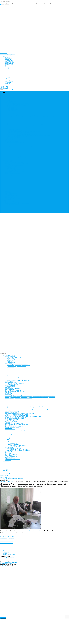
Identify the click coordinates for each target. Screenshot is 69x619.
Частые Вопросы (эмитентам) (17, 478)
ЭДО (8, 441)
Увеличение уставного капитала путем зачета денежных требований (19, 123)
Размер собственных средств (10, 205)
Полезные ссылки (8, 172)
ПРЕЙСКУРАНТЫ (6, 473)
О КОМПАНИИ (6, 461)
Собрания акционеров (9, 102)
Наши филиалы (7, 471)
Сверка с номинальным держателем (13, 181)
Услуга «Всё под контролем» (10, 152)
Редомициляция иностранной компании (14, 120)
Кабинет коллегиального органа (5, 88)
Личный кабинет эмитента (4, 86)
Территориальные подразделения (9, 551)
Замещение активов (8, 428)
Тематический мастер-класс (12, 138)
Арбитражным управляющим (8, 160)
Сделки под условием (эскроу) (12, 150)
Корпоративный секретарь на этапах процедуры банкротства (16, 169)
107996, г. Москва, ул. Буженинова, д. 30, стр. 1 (7, 54)
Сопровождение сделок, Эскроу (13, 183)
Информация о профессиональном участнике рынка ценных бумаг (17, 203)
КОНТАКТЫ (5, 470)
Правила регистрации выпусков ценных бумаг (15, 142)
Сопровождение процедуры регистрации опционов (16, 114)
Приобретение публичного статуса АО (14, 129)
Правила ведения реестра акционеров (14, 96)
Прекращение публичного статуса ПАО (14, 130)
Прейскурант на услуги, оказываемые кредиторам (14, 165)
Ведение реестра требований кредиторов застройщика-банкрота (16, 163)
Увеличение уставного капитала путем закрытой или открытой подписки (20, 122)
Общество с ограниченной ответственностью (15, 171)
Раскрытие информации (9, 155)
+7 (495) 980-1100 (3, 53)
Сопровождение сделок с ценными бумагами (17, 184)
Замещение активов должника (12, 126)
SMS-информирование (11, 439)
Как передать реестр (8, 161)
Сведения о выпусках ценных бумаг (13, 144)
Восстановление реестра (11, 101)
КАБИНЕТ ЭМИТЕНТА (5, 475)
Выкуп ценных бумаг (9, 153)
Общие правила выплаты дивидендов (14, 187)
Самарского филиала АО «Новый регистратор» (36, 530)
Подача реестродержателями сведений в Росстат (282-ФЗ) (15, 157)
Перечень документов (11, 98)
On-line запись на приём (4, 55)
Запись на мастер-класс (9, 381)
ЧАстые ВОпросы (8, 199)
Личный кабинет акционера (4, 87)
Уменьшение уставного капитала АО (14, 121)
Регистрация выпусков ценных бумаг (12, 141)
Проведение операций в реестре (13, 176)
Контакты (4, 547)
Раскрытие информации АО (10, 197)
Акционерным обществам (7, 94)
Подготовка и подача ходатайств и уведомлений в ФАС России (18, 133)
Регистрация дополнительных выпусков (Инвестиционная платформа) (20, 146)
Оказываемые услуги (9, 175)
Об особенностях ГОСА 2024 (12, 109)
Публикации (7, 207)
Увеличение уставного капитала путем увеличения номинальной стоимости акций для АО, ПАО (25, 124)
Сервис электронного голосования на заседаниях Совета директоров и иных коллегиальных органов (23, 112)
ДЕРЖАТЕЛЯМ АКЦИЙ (7, 434)
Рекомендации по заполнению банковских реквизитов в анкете (18, 189)
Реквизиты (7, 208)
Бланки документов (10, 99)
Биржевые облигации (11, 128)
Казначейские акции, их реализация (13, 137)
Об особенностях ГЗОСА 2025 (12, 110)
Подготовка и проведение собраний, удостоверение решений (18, 104)
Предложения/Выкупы (9, 196)
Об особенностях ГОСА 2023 (12, 108)
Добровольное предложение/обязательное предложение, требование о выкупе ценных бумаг (24, 131)
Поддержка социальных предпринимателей (13, 156)
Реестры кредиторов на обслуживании (12, 166)
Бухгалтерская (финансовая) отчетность (12, 204)
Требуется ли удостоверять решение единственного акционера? (18, 111)
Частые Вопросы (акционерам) (6, 478)
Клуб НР (6, 209)
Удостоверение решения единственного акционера (16, 105)
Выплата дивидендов (9, 139)
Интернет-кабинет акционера (12, 440)
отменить (2, 4)
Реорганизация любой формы (12, 118)
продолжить (7, 4)
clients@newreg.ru (3, 566)
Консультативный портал (7, 538)
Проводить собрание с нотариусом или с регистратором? (17, 103)
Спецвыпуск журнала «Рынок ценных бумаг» (13, 173)
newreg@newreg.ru (3, 558)
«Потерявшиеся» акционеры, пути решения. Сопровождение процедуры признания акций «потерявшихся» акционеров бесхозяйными (32, 115)
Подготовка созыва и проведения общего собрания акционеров (16, 417)
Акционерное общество (11, 170)
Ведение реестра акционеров (10, 95)
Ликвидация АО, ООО (11, 119)
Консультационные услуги (10, 113)
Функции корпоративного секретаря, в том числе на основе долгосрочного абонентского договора (25, 134)
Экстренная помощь (8, 159)
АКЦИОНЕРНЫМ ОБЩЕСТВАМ (9, 355)
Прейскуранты (9, 100)
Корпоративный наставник (10, 168)
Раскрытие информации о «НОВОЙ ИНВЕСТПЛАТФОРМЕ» (18, 147)
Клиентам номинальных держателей (16, 178)
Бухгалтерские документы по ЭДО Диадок (13, 154)
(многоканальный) (7, 557)
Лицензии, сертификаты (9, 201)
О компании (5, 200)
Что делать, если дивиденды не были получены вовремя (17, 188)
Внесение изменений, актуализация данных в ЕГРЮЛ (17, 136)
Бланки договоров (10, 97)
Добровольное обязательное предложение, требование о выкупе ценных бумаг (19, 413)
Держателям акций (6, 174)
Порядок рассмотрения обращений (6, 563)
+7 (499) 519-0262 (3, 565)
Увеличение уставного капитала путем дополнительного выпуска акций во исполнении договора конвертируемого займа (29, 125)
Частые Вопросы (8, 158)
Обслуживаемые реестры (9, 206)
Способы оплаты (8, 192)
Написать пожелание (6, 543)
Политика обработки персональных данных (13, 202)
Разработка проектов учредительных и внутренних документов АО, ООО (18, 398)
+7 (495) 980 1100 (3, 479)
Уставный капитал (8, 402)
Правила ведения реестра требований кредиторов (14, 162)
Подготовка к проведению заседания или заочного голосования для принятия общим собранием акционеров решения (29, 135)
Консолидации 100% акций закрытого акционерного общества (18, 132)
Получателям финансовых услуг (9, 554)
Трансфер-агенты (8, 472)
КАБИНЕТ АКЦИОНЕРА (5, 477)
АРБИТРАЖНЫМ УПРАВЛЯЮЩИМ (10, 421)
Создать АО (9, 143)
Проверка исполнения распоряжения (11, 193)
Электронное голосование (12, 107)
